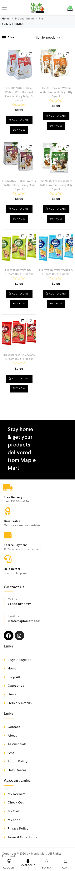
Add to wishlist (30, 53)
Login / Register (19, 660)
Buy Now (19, 129)
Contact (14, 727)
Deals (12, 694)
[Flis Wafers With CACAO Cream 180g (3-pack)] (19, 332)
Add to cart (23, 53)
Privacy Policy (18, 828)
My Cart (14, 811)
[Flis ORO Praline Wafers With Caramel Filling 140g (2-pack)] (56, 65)
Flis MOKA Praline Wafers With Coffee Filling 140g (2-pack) (19, 185)
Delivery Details (20, 703)
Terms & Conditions (22, 837)
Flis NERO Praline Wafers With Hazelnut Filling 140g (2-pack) (56, 185)
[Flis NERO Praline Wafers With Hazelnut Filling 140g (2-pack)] (56, 158)
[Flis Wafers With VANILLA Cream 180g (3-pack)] (56, 247)
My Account (17, 794)
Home (6, 18)
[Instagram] (19, 635)
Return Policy (17, 761)
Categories (16, 686)
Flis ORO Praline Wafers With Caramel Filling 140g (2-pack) (56, 92)
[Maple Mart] (37, 8)
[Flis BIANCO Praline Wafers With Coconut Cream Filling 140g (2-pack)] (19, 65)
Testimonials (17, 744)
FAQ (11, 753)
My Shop (14, 820)
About (12, 735)
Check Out (16, 802)
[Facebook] (8, 635)
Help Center (17, 770)
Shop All (14, 677)
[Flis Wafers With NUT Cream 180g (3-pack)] (19, 247)
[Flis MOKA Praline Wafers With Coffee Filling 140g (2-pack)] (19, 158)
